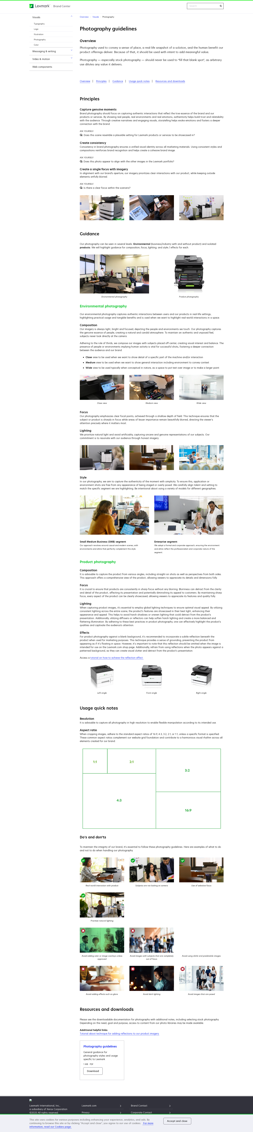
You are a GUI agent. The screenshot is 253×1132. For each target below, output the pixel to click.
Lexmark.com (89, 1105)
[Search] (221, 6)
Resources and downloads (170, 81)
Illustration (38, 34)
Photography (40, 39)
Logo (36, 29)
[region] (126, 1123)
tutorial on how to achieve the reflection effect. (116, 657)
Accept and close (177, 1121)
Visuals (36, 17)
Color (36, 45)
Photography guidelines (100, 1046)
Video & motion (41, 59)
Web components (42, 66)
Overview (85, 81)
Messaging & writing (44, 51)
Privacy (85, 1112)
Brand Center (61, 6)
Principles (101, 81)
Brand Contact (139, 1105)
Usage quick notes (139, 81)
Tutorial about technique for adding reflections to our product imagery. (119, 1033)
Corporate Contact (141, 1112)
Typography (39, 23)
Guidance (117, 81)
